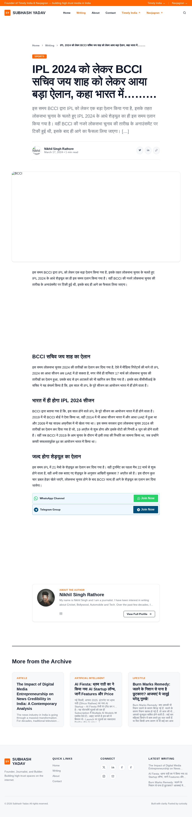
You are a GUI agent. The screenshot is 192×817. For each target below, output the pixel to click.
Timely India (129, 12)
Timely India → (156, 3)
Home (66, 12)
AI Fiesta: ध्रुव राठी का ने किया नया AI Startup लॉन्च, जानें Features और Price (168, 775)
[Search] (185, 13)
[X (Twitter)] (103, 767)
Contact (111, 12)
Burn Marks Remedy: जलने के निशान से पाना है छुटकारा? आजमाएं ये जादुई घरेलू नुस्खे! (165, 784)
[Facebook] (121, 767)
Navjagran (153, 12)
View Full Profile (137, 614)
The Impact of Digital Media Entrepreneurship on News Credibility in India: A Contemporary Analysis (164, 767)
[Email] (60, 614)
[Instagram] (103, 776)
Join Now (147, 498)
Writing (81, 12)
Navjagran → (180, 3)
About (96, 12)
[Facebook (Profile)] (131, 767)
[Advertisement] (96, 318)
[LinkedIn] (113, 767)
